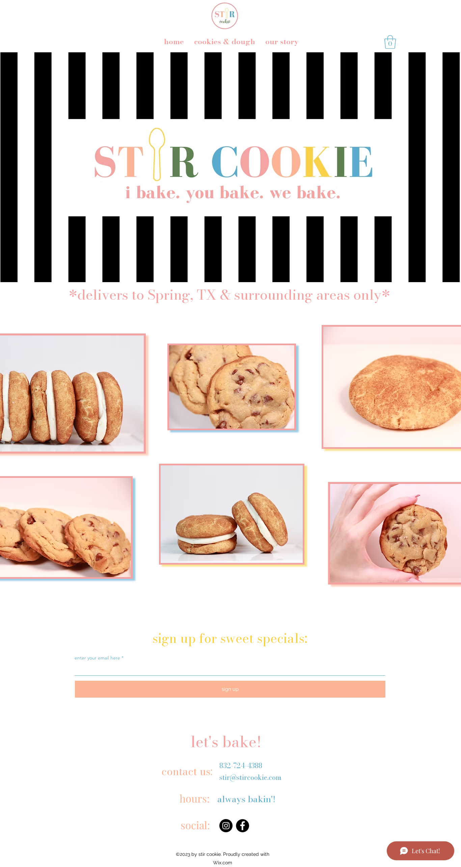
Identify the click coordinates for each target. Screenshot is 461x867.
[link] (390, 42)
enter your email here (97, 657)
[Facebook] (242, 825)
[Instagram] (226, 825)
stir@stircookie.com (250, 777)
